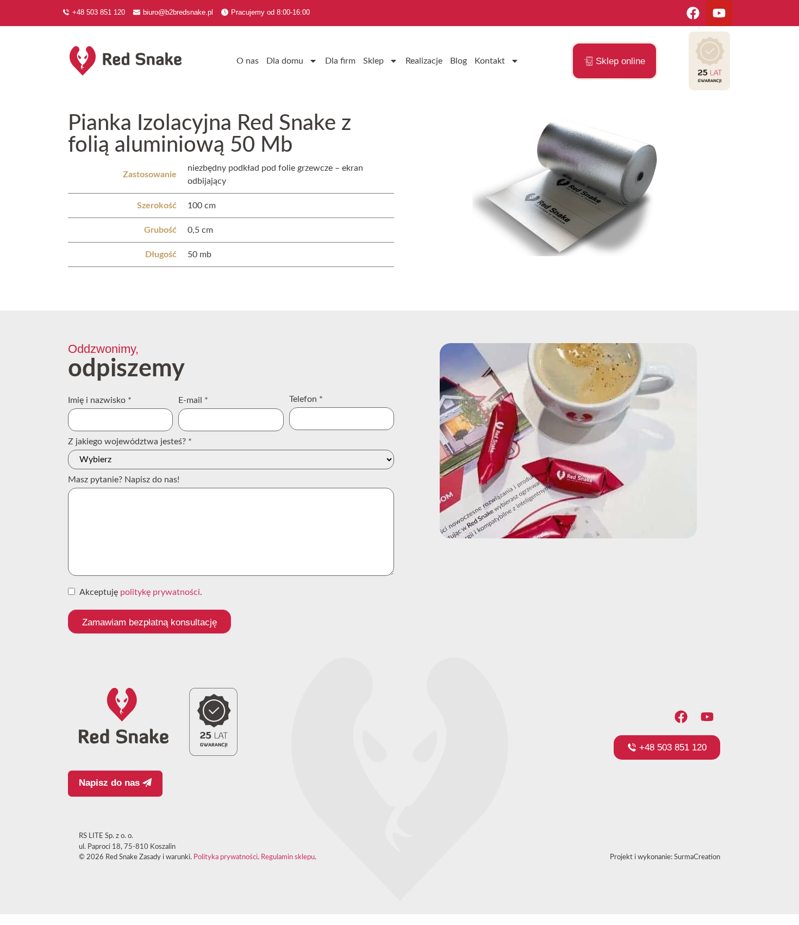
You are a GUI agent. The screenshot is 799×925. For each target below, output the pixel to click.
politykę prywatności (160, 592)
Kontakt (490, 61)
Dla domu (284, 61)
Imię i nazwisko (100, 400)
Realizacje (423, 61)
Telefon (306, 399)
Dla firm (340, 61)
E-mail (193, 400)
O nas (247, 61)
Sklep (373, 61)
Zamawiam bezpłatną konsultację (149, 622)
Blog (458, 61)
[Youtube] (719, 13)
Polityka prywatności (225, 857)
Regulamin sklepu (288, 857)
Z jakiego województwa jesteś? (130, 441)
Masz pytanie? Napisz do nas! (123, 479)
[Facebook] (693, 13)
